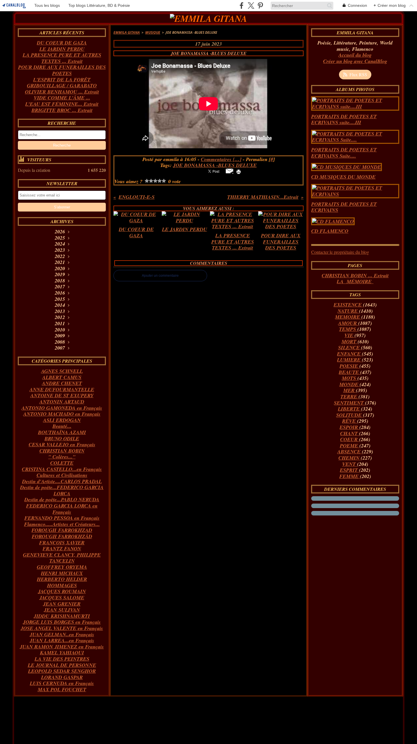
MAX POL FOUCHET (62, 689)
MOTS (349, 378)
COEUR (349, 439)
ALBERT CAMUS (61, 377)
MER (349, 390)
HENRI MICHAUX (62, 573)
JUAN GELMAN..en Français (62, 634)
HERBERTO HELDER (62, 579)
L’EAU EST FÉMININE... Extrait (61, 103)
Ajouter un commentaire (160, 276)
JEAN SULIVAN (62, 609)
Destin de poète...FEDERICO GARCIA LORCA (62, 490)
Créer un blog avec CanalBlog (355, 61)
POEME (349, 445)
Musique (152, 32)
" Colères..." (61, 456)
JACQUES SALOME (61, 597)
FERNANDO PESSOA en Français (62, 517)
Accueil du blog (355, 54)
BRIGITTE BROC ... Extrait (61, 110)
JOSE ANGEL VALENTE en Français (62, 628)
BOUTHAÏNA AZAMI (62, 432)
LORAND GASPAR (62, 677)
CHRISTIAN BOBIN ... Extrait (355, 275)
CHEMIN (349, 457)
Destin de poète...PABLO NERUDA (61, 499)
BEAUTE (349, 372)
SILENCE (349, 347)
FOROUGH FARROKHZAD (61, 530)
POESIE (349, 365)
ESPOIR (349, 427)
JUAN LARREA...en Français (62, 640)
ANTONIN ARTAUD (61, 401)
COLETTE (61, 462)
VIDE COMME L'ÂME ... (62, 97)
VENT (349, 464)
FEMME (349, 476)
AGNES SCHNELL (62, 371)
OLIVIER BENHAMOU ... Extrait (62, 91)
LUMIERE (349, 359)
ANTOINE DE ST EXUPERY (62, 395)
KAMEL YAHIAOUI (62, 652)
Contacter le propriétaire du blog (340, 252)
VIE (349, 335)
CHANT (349, 433)
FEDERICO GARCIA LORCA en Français (62, 508)
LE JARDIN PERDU (62, 48)
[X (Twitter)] (250, 5)
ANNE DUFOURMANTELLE (62, 389)
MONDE (349, 384)
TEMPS (348, 329)
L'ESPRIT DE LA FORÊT (61, 79)
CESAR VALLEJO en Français (62, 444)
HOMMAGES (62, 585)
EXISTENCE (348, 304)
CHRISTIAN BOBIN (62, 450)
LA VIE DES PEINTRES (62, 658)
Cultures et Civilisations (62, 475)
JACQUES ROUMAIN (62, 591)
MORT (350, 341)
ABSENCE (349, 451)
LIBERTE (349, 408)
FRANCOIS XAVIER (62, 542)
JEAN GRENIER (62, 603)
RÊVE (349, 420)
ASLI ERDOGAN (62, 420)
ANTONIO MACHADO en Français (61, 413)
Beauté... (61, 426)
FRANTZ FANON (62, 548)
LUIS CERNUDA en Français (62, 683)
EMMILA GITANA (126, 32)
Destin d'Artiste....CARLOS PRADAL (62, 481)
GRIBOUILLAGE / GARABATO (62, 85)
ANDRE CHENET (62, 383)
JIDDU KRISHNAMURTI (62, 616)
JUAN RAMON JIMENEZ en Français (62, 646)
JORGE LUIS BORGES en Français (62, 621)
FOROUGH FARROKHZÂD (62, 536)
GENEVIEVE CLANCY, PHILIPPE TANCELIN (62, 558)
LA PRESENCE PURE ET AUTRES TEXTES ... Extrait (62, 58)
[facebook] (241, 5)
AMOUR (348, 323)
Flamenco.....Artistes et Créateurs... (62, 524)
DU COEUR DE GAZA (62, 42)
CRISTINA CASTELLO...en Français (62, 469)
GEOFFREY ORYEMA (62, 566)
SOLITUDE (349, 414)
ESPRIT (349, 470)
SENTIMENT (349, 402)
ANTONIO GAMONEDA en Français (62, 407)
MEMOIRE (348, 316)
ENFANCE (349, 353)
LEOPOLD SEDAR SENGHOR (62, 671)
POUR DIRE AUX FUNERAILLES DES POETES (62, 70)
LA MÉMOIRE (355, 281)
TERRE (349, 396)
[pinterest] (260, 5)
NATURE (348, 310)
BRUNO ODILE (62, 438)
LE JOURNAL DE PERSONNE (62, 665)
